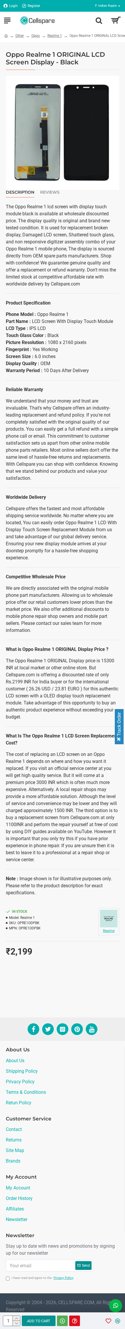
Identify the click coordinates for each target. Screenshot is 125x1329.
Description (20, 192)
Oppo (35, 36)
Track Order (119, 724)
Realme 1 (54, 36)
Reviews (50, 192)
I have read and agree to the (43, 1278)
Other (19, 36)
